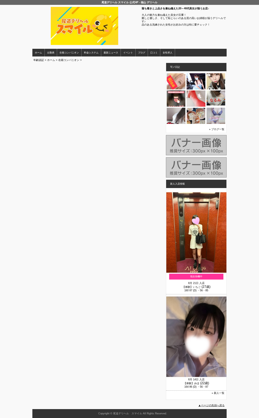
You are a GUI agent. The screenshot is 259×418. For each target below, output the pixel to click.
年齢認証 (38, 60)
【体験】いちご (191, 286)
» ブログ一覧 (216, 129)
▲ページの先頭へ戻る (211, 405)
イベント (128, 52)
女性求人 (167, 52)
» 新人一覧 (218, 393)
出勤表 (50, 52)
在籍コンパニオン (69, 52)
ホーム (38, 52)
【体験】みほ (191, 383)
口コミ (154, 52)
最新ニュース (111, 52)
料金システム (91, 52)
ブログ (141, 52)
